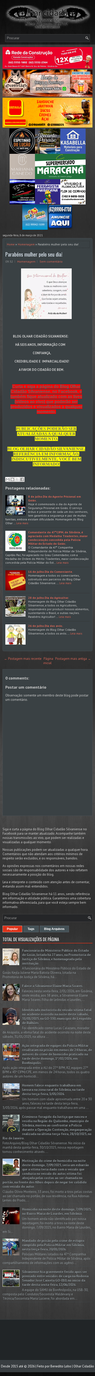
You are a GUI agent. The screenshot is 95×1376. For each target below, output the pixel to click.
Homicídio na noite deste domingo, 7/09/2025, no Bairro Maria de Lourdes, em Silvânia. (56, 1211)
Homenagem (26, 244)
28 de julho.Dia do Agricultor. (48, 598)
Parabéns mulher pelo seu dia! (33, 254)
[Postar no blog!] (12, 479)
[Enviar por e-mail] (7, 479)
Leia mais (22, 523)
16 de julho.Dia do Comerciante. (50, 572)
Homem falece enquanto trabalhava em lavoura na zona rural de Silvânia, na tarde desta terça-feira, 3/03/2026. (53, 1089)
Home (11, 244)
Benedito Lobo (60, 1366)
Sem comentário (51, 261)
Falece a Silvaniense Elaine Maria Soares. (52, 986)
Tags (31, 929)
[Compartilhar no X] (17, 479)
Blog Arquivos (54, 929)
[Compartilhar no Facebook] (22, 479)
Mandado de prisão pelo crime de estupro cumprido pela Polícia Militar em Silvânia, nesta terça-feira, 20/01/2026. (53, 1245)
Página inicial (48, 661)
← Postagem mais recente (23, 659)
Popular (12, 929)
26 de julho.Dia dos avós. (45, 626)
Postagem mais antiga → (73, 659)
